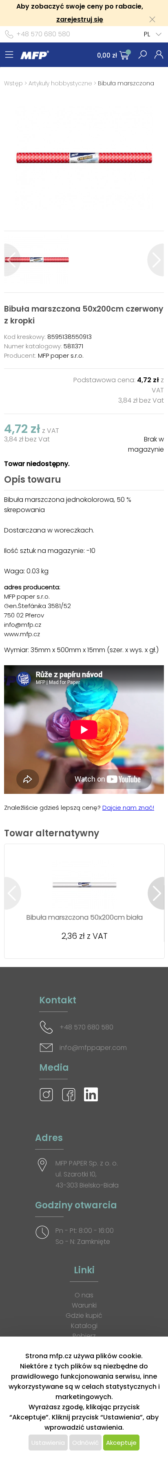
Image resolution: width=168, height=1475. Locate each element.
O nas (84, 1295)
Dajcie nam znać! (128, 807)
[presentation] (12, 259)
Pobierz (84, 1336)
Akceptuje (121, 1442)
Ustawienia (48, 1442)
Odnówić (85, 1442)
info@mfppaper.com (93, 1047)
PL (147, 34)
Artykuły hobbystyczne (60, 83)
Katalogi (84, 1325)
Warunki (84, 1305)
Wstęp (13, 83)
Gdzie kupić (84, 1315)
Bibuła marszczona (126, 83)
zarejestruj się (79, 19)
